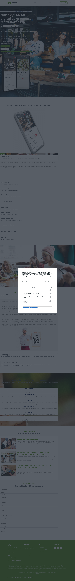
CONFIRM (30, 307)
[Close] (55, 270)
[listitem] (37, 287)
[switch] (50, 290)
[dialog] (37, 290)
